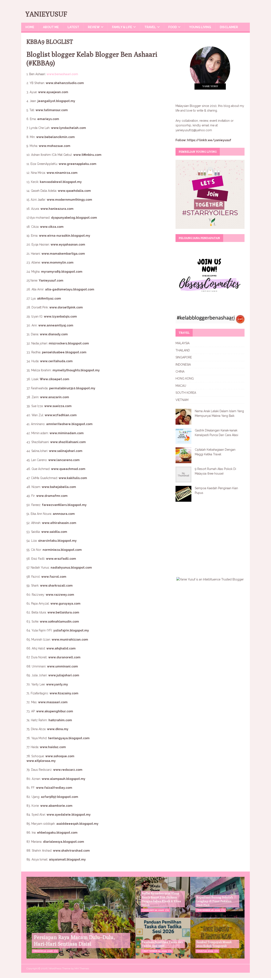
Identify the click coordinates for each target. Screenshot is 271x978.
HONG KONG (185, 378)
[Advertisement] (211, 536)
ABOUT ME (51, 27)
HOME (29, 27)
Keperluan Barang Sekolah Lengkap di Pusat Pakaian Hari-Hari (214, 901)
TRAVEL (150, 27)
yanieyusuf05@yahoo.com (194, 130)
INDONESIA (183, 364)
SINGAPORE (184, 357)
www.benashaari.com (62, 74)
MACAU (181, 385)
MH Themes (82, 968)
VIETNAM (182, 400)
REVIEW (94, 27)
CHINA (180, 371)
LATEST (73, 27)
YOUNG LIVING (200, 27)
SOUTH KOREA (186, 392)
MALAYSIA (182, 343)
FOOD (172, 27)
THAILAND (183, 350)
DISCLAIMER (229, 27)
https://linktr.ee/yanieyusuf (209, 140)
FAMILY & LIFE (122, 27)
